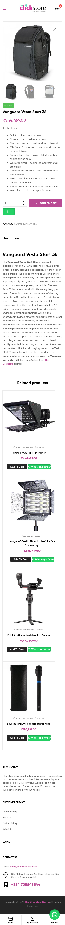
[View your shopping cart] (57, 8)
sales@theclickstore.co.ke (23, 866)
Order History (10, 811)
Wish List (7, 817)
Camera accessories (25, 224)
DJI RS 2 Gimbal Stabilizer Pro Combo (28, 635)
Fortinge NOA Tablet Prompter (29, 452)
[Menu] (6, 8)
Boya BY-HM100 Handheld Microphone (28, 723)
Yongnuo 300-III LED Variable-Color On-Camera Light (32, 543)
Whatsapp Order (41, 466)
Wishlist (7, 828)
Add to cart (48, 203)
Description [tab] (11, 238)
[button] (54, 30)
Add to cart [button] (17, 466)
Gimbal (39, 629)
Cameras (39, 447)
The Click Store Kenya (37, 902)
